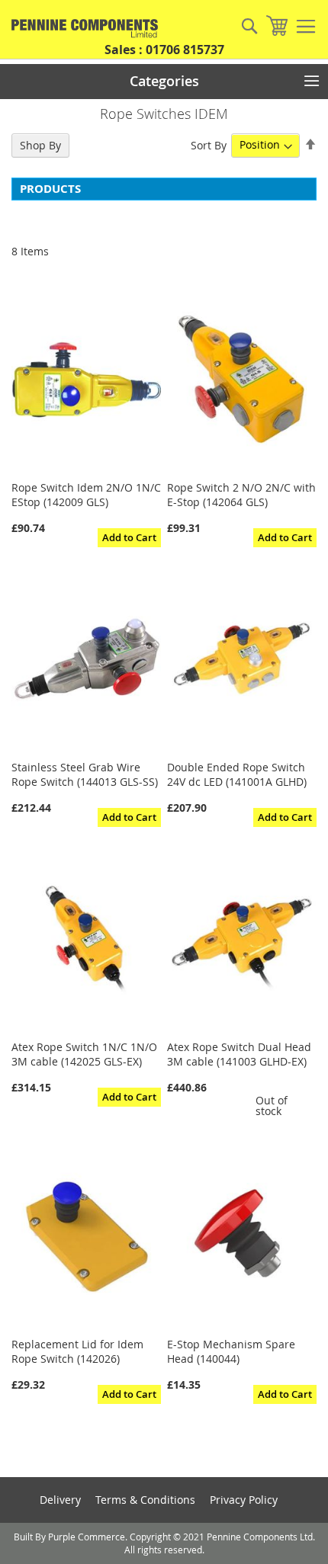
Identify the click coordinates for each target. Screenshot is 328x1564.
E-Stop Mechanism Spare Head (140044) (231, 1351)
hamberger (306, 26)
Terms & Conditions (145, 1499)
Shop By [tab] (40, 145)
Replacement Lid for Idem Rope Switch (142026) (77, 1351)
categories (164, 81)
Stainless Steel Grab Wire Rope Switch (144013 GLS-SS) (84, 774)
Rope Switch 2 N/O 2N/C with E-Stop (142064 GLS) (241, 494)
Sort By (209, 144)
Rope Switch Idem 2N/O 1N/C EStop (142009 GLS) (86, 494)
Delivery (60, 1499)
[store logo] (80, 28)
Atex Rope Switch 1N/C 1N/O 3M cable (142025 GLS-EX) (84, 1054)
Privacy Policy (244, 1499)
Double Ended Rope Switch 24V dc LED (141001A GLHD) (237, 774)
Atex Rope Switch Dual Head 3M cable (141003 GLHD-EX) (239, 1054)
